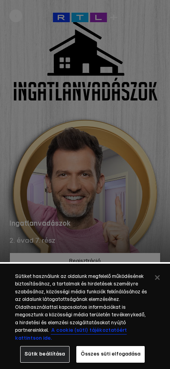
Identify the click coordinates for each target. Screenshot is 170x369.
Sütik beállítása (45, 354)
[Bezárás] (157, 277)
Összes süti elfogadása (111, 354)
